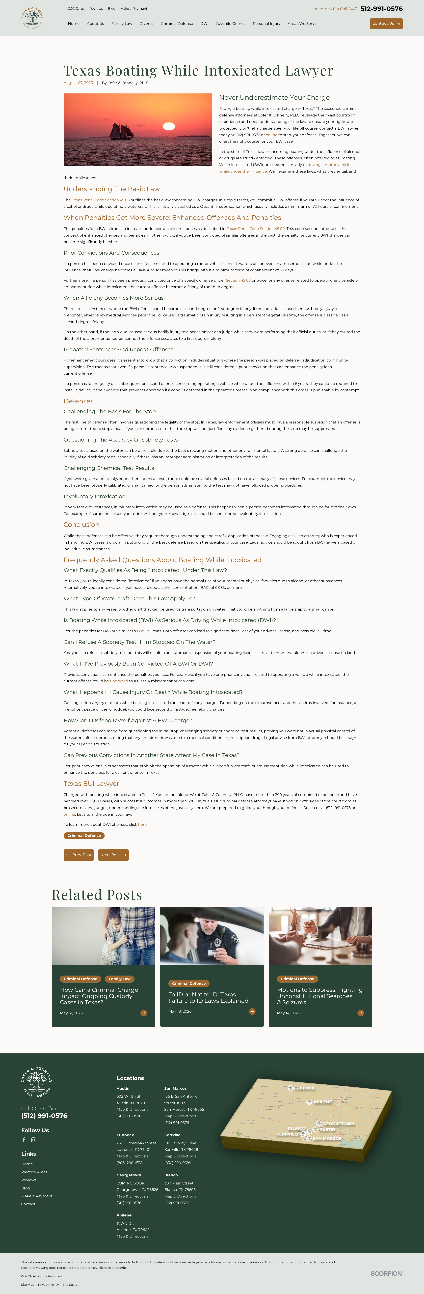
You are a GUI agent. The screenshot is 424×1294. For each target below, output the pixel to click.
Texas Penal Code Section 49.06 (101, 200)
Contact (28, 1204)
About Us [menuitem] (95, 23)
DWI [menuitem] (204, 23)
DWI (141, 631)
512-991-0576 (382, 8)
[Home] (32, 18)
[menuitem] (27, 1285)
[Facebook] (23, 1140)
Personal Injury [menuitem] (267, 23)
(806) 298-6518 (130, 1163)
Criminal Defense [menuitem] (177, 23)
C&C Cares (76, 9)
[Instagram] (33, 1140)
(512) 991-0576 (44, 1115)
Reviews (96, 9)
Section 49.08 (238, 280)
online (271, 135)
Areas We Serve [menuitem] (302, 23)
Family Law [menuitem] (121, 23)
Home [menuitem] (74, 23)
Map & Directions (132, 1109)
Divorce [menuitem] (146, 23)
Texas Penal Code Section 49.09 (256, 228)
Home (27, 1164)
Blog (111, 9)
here (142, 824)
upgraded (119, 681)
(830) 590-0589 (177, 1163)
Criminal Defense (84, 835)
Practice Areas (34, 1172)
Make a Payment (133, 9)
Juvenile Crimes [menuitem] (230, 23)
